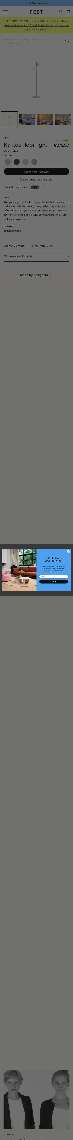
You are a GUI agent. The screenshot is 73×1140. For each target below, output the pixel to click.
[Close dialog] (68, 551)
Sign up (53, 581)
